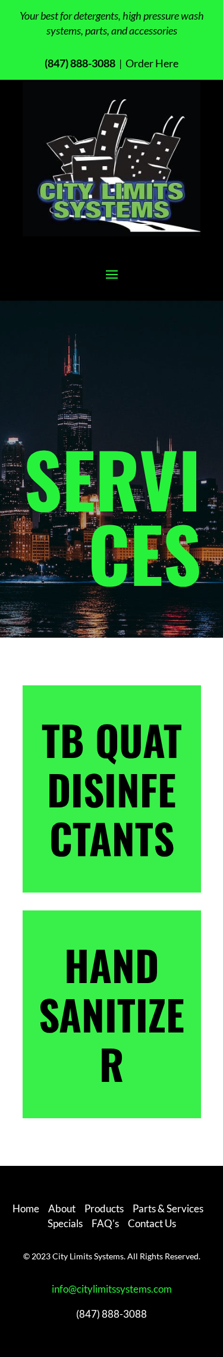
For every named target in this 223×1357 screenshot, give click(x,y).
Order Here (151, 63)
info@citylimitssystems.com (112, 1289)
